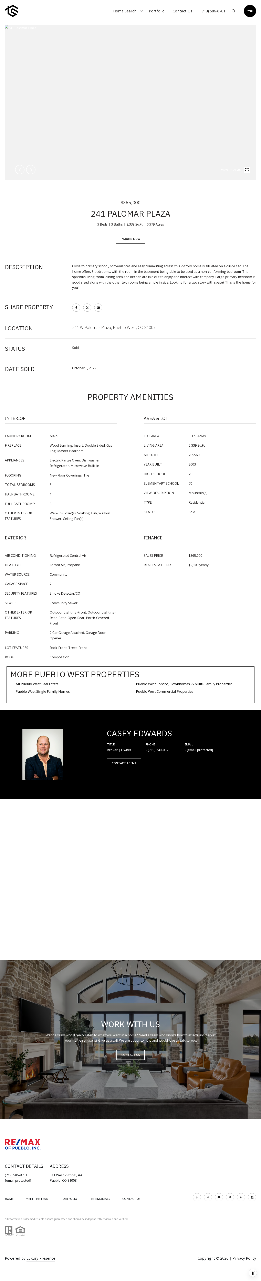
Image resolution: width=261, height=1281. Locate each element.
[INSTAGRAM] (208, 1197)
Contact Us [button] (130, 1055)
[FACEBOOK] (197, 1197)
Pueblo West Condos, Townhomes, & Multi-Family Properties (184, 684)
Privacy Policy (244, 1258)
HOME (9, 1199)
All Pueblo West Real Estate (37, 684)
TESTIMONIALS (99, 1199)
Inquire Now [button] (130, 239)
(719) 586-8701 (212, 11)
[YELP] (241, 1197)
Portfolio (157, 11)
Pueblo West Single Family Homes (43, 691)
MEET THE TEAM (37, 1199)
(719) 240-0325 (159, 750)
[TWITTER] (230, 1197)
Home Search (124, 11)
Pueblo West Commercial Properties (164, 691)
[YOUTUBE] (219, 1197)
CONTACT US (131, 1198)
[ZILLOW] (252, 1197)
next (30, 169)
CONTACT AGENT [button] (124, 763)
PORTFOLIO (69, 1199)
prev (19, 169)
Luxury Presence (41, 1258)
